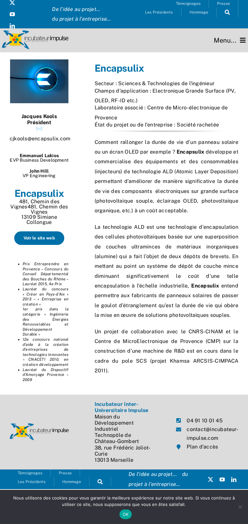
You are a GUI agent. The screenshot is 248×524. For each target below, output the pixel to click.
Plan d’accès (202, 447)
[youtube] (12, 14)
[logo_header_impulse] (35, 33)
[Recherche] (227, 12)
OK (126, 514)
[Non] (240, 507)
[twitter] (12, 2)
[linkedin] (12, 25)
